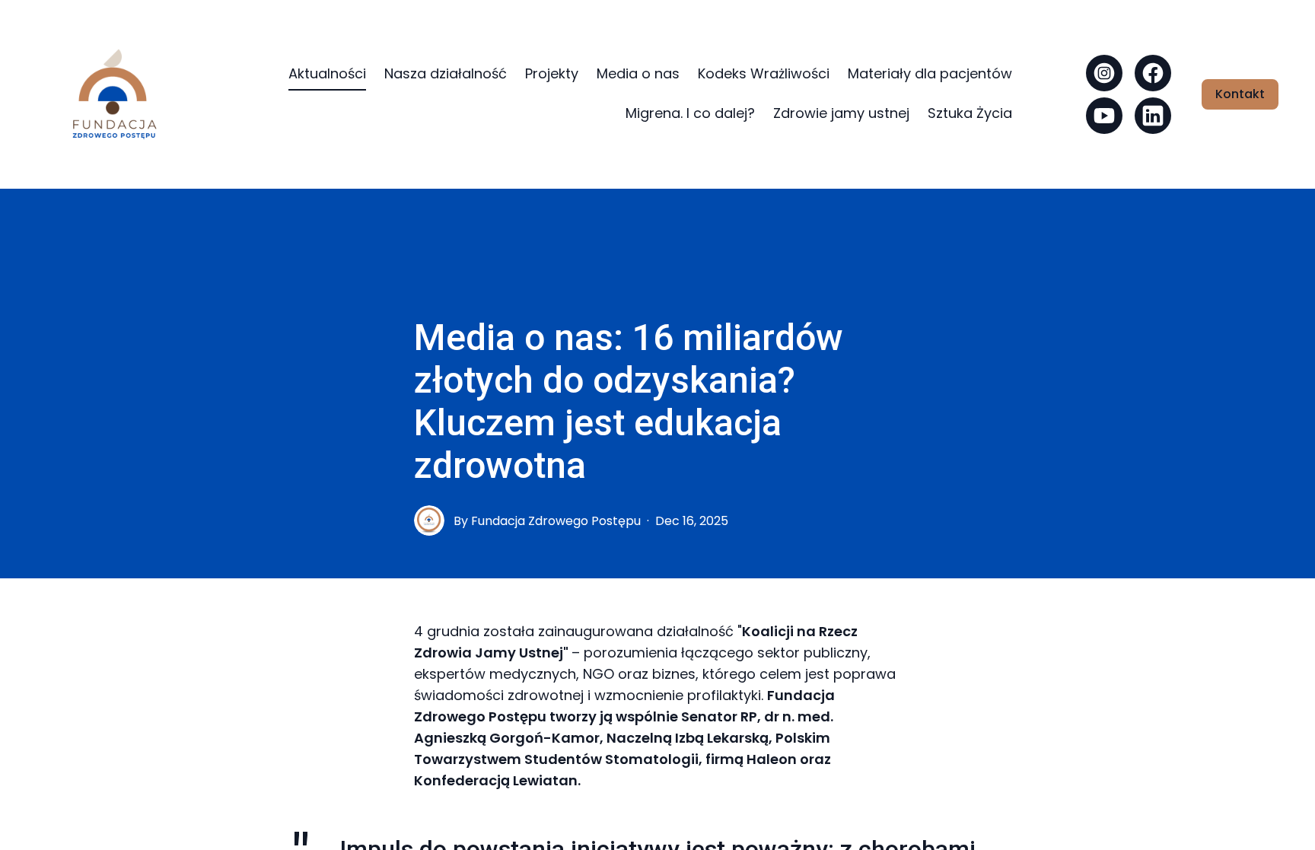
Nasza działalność (445, 73)
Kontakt (1240, 94)
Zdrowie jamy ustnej (841, 113)
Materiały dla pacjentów (930, 73)
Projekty (551, 73)
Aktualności (327, 73)
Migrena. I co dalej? (690, 113)
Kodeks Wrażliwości (763, 73)
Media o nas (638, 73)
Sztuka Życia (970, 113)
